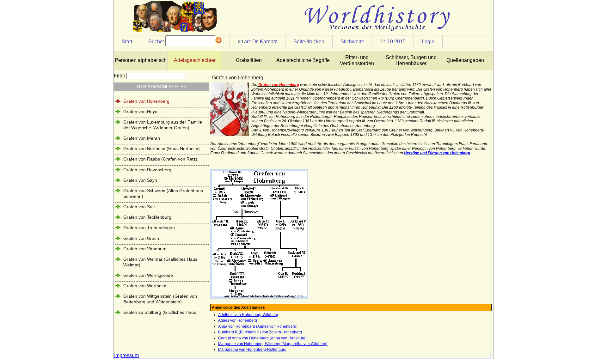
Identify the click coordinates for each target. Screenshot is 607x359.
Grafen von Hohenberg (146, 101)
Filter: (120, 75)
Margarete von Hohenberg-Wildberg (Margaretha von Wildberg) (273, 344)
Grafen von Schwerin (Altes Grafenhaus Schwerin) (163, 193)
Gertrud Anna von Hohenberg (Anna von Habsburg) (262, 338)
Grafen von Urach (141, 238)
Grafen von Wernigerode (148, 275)
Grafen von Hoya (140, 111)
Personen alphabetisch (141, 60)
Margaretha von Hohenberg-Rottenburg (252, 349)
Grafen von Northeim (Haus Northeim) (161, 148)
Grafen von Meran (141, 138)
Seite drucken (308, 41)
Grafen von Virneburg (145, 248)
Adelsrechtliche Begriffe (303, 60)
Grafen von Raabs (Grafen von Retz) (160, 158)
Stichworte (352, 41)
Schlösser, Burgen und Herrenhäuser (411, 60)
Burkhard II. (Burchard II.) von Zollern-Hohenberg (260, 332)
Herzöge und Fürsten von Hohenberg (437, 153)
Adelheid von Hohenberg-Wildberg (248, 315)
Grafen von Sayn (140, 180)
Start (127, 41)
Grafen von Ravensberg (147, 169)
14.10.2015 (393, 41)
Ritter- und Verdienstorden (357, 60)
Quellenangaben (465, 60)
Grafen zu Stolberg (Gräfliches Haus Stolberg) (159, 315)
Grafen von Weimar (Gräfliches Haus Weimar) (160, 262)
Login (428, 41)
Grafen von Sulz (139, 206)
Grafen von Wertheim (144, 285)
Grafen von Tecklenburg (147, 217)
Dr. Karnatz (264, 41)
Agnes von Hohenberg (237, 320)
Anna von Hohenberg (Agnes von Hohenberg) (257, 326)
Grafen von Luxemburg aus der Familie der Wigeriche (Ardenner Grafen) (162, 124)
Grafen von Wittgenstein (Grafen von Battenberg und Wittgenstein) (160, 299)
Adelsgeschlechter (195, 60)
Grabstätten (249, 60)
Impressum (126, 355)
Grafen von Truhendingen (149, 227)
